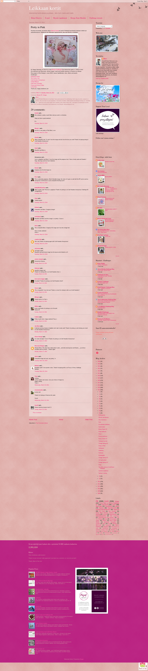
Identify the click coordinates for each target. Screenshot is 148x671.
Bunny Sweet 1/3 (103, 438)
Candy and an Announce (42, 640)
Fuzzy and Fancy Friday (37, 85)
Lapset (97, 520)
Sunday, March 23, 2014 (41, 409)
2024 (99, 366)
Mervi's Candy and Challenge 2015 (44, 614)
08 (99, 401)
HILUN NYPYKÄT (102, 246)
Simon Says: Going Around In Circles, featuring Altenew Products (106, 301)
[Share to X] (64, 93)
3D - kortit (112, 531)
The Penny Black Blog (103, 229)
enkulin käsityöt (39, 259)
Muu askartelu (112, 511)
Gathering (101, 450)
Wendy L (37, 128)
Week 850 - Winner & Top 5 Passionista (107, 320)
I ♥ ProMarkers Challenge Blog (106, 306)
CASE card (107, 236)
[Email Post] (58, 92)
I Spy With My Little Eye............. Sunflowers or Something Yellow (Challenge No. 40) (111, 189)
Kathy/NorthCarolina (40, 187)
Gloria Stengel (38, 336)
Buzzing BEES (108, 176)
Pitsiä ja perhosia (103, 436)
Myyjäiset (106, 526)
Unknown (37, 268)
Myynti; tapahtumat (60, 18)
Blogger (82, 659)
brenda (36, 113)
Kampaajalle (102, 455)
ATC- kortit (102, 511)
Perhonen (101, 453)
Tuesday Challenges (102, 265)
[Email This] (61, 93)
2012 (99, 484)
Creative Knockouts (103, 292)
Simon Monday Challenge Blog (106, 269)
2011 (99, 486)
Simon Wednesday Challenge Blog (107, 299)
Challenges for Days (103, 274)
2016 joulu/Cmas (114, 516)
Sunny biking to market (41, 623)
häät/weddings (113, 514)
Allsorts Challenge (56, 69)
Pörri (100, 422)
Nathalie (37, 365)
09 (99, 398)
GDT (104, 523)
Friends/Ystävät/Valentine (103, 509)
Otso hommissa (102, 419)
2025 (99, 363)
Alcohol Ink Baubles (102, 172)
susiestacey (38, 216)
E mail (47, 18)
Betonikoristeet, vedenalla (42, 589)
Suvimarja (107, 532)
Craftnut (37, 317)
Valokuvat (116, 509)
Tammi (36, 288)
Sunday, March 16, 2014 (41, 263)
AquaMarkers (114, 532)
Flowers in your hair (109, 161)
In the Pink (34, 87)
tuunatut (98, 523)
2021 (99, 373)
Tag (109, 523)
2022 (99, 371)
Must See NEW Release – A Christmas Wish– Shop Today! (106, 231)
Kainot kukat (102, 427)
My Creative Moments (103, 186)
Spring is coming (103, 473)
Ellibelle (37, 207)
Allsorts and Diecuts (104, 417)
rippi (106, 519)
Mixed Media (113, 520)
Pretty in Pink (102, 445)
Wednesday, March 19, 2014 (42, 385)
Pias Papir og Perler (103, 235)
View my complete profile (102, 78)
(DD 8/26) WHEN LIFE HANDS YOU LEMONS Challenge (106, 314)
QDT (102, 534)
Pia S (36, 177)
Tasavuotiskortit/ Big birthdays (106, 517)
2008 (99, 493)
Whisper (37, 297)
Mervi (105, 58)
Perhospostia (102, 415)
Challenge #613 (101, 307)
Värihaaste (101, 448)
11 (99, 394)
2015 (99, 387)
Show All (117, 256)
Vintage (45, 95)
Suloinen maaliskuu (103, 470)
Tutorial (97, 531)
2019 (99, 378)
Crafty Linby (101, 160)
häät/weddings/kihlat (101, 516)
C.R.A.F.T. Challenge (103, 281)
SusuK (36, 405)
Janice (36, 356)
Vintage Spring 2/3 (103, 457)
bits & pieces (101, 171)
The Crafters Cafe (35, 78)
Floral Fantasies (102, 197)
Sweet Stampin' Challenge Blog (106, 287)
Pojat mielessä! (102, 431)
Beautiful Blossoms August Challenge (109, 220)
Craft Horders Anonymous (38, 80)
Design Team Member (78, 18)
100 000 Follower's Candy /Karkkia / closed (46, 572)
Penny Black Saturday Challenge (105, 512)
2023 (99, 368)
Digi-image (99, 506)
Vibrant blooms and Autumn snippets (109, 199)
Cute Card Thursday (36, 83)
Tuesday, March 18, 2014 (41, 360)
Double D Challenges (103, 312)
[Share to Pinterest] (67, 93)
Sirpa (36, 198)
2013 (99, 481)
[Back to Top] (143, 665)
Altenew (115, 523)
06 (99, 406)
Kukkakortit (105, 504)
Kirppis (101, 532)
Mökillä (97, 522)
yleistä (117, 506)
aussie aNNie (101, 175)
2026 (99, 361)
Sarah (36, 148)
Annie (36, 225)
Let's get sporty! (103, 460)
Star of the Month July (103, 283)
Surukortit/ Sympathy (110, 522)
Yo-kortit (105, 514)
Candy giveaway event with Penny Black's (46, 632)
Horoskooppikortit (108, 534)
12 (99, 391)
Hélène (36, 306)
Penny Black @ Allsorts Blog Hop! (44, 580)
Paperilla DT (114, 529)
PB (97, 501)
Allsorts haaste (55, 30)
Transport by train (103, 441)
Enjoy (100, 464)
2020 (99, 375)
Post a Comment (37, 412)
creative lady (38, 239)
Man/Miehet (108, 506)
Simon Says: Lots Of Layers (104, 270)
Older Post (88, 419)
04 (99, 410)
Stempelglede (113, 519)
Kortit (106, 501)
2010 (99, 488)
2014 (99, 389)
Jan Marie (37, 326)
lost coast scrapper (40, 279)
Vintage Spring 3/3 (103, 443)
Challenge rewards (96, 18)
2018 (99, 380)
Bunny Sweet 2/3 (103, 429)
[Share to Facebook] (66, 93)
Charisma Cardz (35, 76)
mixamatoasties (39, 390)
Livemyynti (108, 525)
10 (99, 396)
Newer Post (33, 419)
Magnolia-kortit (112, 508)
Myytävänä (98, 534)
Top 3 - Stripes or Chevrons (104, 288)
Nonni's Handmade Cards (104, 218)
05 (99, 408)
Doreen (36, 168)
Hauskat (101, 508)
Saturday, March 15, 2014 (41, 123)
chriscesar (37, 248)
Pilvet (100, 434)
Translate (107, 28)
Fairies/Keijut (105, 528)
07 (99, 403)
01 (99, 478)
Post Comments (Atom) (42, 423)
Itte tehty (100, 207)
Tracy (36, 376)
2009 (99, 491)
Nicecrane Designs (40, 345)
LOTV (113, 504)
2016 (99, 385)
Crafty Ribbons (35, 81)
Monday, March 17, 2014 (41, 331)
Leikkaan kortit (45, 7)
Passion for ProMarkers (104, 319)
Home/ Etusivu (36, 18)
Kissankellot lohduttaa (104, 424)
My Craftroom (104, 531)
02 (99, 476)
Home (61, 419)
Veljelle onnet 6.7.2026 (110, 247)
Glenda (36, 137)
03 (99, 413)
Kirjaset (104, 520)
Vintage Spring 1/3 (103, 462)
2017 (99, 382)
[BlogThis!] (62, 93)
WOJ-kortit (98, 525)
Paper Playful (101, 263)
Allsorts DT (39, 95)
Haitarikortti (38, 606)
